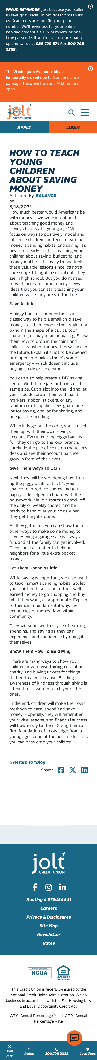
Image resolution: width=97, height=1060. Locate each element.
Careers (48, 908)
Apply (24, 127)
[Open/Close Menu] (85, 111)
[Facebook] (35, 887)
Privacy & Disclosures (48, 916)
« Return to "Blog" (28, 762)
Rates (49, 943)
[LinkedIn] (62, 887)
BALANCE (46, 195)
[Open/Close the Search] (71, 112)
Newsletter (48, 934)
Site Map (49, 925)
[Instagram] (48, 887)
